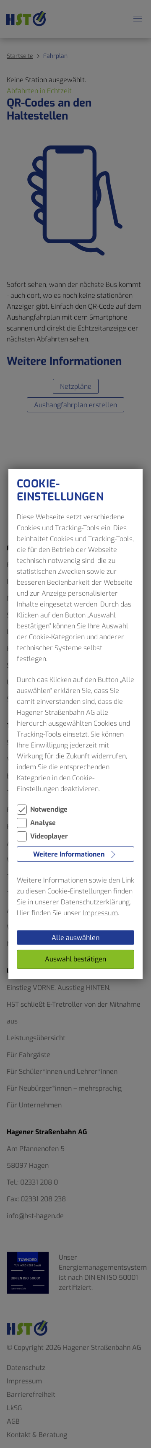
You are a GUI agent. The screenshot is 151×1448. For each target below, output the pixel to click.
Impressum (100, 913)
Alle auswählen (75, 937)
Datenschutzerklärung (95, 902)
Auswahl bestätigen (75, 959)
